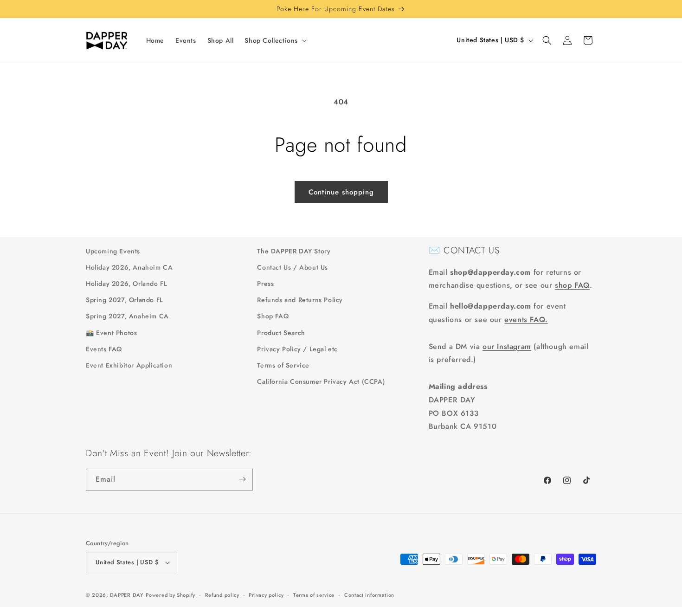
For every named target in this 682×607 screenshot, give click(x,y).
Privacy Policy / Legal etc (297, 349)
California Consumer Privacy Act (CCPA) (321, 382)
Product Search (281, 332)
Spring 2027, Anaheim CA (127, 316)
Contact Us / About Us (292, 267)
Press (265, 284)
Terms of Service (283, 365)
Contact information (369, 595)
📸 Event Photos (111, 332)
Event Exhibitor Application (129, 365)
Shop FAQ (273, 316)
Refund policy (222, 595)
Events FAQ (104, 349)
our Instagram (507, 346)
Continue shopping (341, 192)
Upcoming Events (113, 251)
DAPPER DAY (127, 595)
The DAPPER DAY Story (293, 251)
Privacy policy (266, 595)
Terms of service (314, 595)
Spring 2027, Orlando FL (124, 300)
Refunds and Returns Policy (300, 300)
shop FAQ (572, 285)
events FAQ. (526, 319)
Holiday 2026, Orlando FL (126, 284)
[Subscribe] (242, 479)
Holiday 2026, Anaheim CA (129, 267)
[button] (274, 40)
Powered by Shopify (170, 595)
